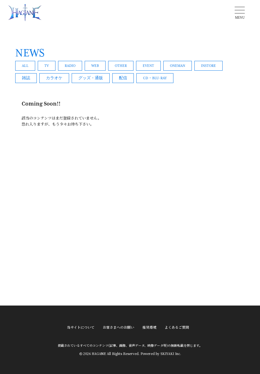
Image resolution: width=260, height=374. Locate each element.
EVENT (148, 66)
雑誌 (26, 78)
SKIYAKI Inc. (170, 353)
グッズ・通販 (90, 78)
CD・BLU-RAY (155, 78)
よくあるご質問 (177, 327)
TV (46, 66)
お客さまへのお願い (118, 327)
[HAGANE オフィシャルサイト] (25, 13)
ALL (25, 66)
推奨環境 (149, 327)
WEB (95, 66)
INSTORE (208, 66)
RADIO (70, 66)
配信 (123, 78)
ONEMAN (177, 66)
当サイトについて (80, 327)
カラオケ (54, 78)
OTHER (121, 66)
